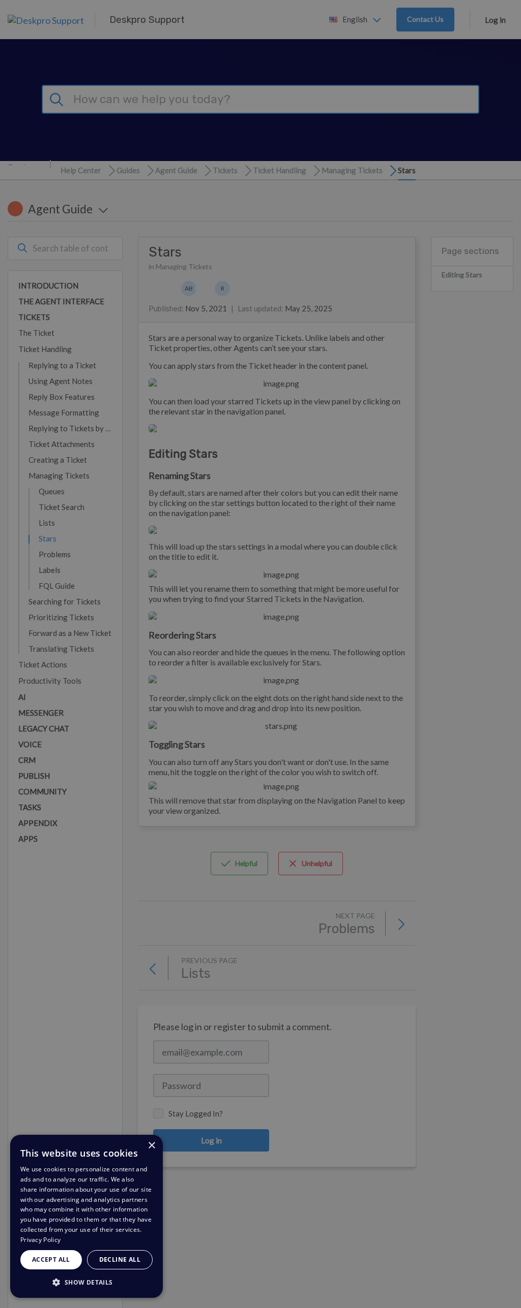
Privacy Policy (40, 1239)
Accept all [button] (51, 1259)
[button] (86, 1282)
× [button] (151, 1146)
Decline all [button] (119, 1259)
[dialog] (86, 1216)
